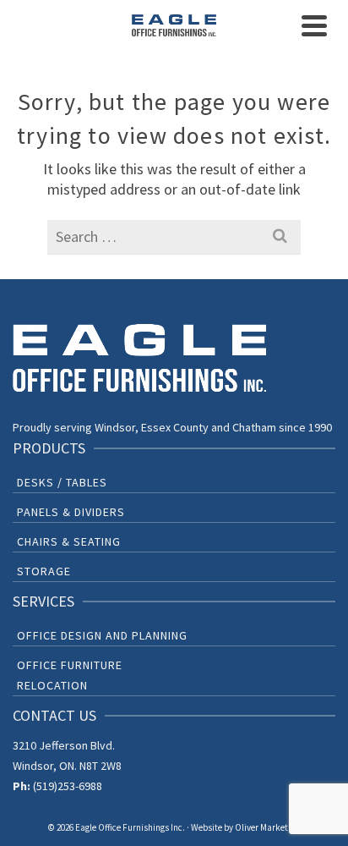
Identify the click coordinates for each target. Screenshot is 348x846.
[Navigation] (314, 25)
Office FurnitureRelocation (69, 675)
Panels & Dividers (71, 511)
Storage (44, 571)
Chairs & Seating (69, 541)
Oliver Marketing (267, 827)
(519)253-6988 (67, 786)
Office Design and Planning (102, 635)
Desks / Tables (62, 482)
